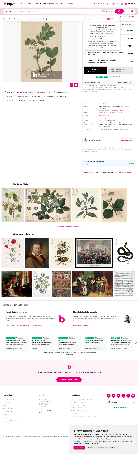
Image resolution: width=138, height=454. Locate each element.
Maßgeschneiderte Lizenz (122, 24)
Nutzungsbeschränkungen (79, 411)
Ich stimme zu (79, 448)
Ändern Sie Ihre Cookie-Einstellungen (83, 417)
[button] (109, 163)
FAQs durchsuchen (37, 326)
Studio (5, 414)
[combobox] (71, 11)
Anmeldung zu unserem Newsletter (11, 422)
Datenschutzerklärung (78, 402)
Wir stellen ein (8, 408)
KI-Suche (109, 11)
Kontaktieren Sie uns (126, 140)
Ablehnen (90, 448)
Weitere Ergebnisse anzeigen (69, 227)
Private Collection (104, 115)
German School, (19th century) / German (110, 112)
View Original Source (117, 110)
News (5, 405)
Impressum (74, 414)
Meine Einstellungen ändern (106, 448)
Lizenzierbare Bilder (10, 411)
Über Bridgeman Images (11, 399)
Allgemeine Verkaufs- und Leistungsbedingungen (79, 407)
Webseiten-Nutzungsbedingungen (82, 399)
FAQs (4, 417)
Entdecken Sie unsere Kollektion (17, 326)
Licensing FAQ (131, 94)
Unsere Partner (8, 402)
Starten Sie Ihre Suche (69, 380)
